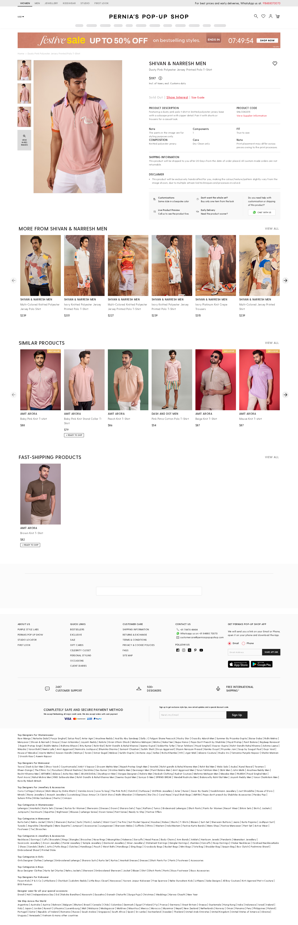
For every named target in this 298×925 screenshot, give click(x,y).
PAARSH (241, 773)
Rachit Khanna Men (28, 773)
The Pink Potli (118, 791)
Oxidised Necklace (262, 843)
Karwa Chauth (177, 894)
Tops (138, 808)
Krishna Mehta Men (120, 770)
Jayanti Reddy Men (240, 777)
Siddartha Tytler (166, 745)
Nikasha (22, 749)
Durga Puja (134, 894)
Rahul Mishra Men (41, 777)
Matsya (78, 752)
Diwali (21, 894)
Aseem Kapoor (44, 756)
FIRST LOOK (101, 3)
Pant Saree (121, 812)
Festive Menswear (231, 825)
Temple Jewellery (92, 843)
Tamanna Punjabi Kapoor (245, 752)
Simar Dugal (100, 752)
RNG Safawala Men (63, 777)
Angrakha (33, 825)
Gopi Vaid (269, 749)
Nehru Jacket (38, 822)
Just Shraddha (246, 791)
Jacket (126, 870)
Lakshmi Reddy (78, 880)
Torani (88, 752)
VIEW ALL (272, 228)
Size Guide (197, 97)
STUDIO (85, 3)
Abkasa (56, 773)
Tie (32, 829)
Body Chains (168, 839)
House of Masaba (27, 752)
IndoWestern (173, 825)
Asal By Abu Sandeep (126, 738)
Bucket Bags (171, 846)
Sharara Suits (89, 860)
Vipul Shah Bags (182, 794)
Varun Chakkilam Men (265, 777)
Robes (165, 822)
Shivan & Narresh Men (177, 63)
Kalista (102, 742)
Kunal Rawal (245, 766)
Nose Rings (99, 839)
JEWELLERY (51, 3)
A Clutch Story (106, 794)
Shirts (50, 822)
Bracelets (55, 839)
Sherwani (61, 822)
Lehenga (48, 860)
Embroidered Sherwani (108, 870)
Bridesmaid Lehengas (175, 808)
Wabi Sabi (222, 766)
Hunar (185, 791)
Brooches (41, 829)
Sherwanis (93, 808)
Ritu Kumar (86, 745)
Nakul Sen (167, 742)
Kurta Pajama (249, 822)
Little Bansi (50, 880)
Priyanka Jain (228, 749)
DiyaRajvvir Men (107, 773)
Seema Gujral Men (126, 777)
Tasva (21, 766)
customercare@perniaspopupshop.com (202, 637)
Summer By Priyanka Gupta (232, 738)
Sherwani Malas (124, 825)
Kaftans (147, 808)
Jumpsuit (77, 825)
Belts (41, 846)
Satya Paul (74, 738)
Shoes (23, 846)
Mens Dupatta (62, 825)
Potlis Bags (61, 846)
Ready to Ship (136, 812)
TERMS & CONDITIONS (135, 639)
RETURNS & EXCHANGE (135, 634)
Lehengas (23, 808)
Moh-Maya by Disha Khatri (61, 791)
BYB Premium (25, 884)
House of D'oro (264, 791)
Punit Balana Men (160, 770)
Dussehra (100, 894)
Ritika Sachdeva (42, 798)
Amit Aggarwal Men (183, 770)
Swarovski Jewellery (29, 843)
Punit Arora (24, 777)
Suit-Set (205, 822)
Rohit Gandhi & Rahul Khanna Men (95, 777)
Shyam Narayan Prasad (189, 749)
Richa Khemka (169, 752)
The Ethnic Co (42, 770)
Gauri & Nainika (70, 742)
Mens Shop (213, 825)
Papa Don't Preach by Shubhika (208, 742)
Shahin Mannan (270, 752)
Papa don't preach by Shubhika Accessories (227, 794)
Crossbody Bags (153, 846)
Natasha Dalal (40, 738)
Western (159, 825)
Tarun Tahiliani (185, 745)
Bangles (74, 839)
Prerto (57, 798)
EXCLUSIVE (76, 634)
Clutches (73, 846)
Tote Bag (198, 846)
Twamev (259, 766)
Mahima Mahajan (141, 742)
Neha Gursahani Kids (181, 880)
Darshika (88, 770)
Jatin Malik (238, 770)
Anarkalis (35, 808)
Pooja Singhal (58, 738)
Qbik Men (225, 770)
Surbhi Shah (147, 749)
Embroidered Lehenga (67, 860)
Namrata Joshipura (86, 749)
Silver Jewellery (135, 843)
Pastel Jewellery (71, 843)
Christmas (148, 894)
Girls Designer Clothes (30, 860)
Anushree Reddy (104, 738)
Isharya (40, 791)
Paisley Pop (259, 794)
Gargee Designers (128, 773)
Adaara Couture (207, 752)
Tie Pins (122, 822)
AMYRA (197, 794)
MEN (37, 3)
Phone (250, 643)
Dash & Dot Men (35, 766)
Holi (29, 894)
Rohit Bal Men (207, 766)
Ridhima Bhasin (69, 745)
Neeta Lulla (48, 749)
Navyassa (115, 880)
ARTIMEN (45, 773)
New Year (192, 894)
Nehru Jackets (73, 870)
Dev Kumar (101, 770)
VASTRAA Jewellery (162, 791)
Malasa (113, 752)
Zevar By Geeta (199, 791)
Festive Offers (154, 812)
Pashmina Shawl (260, 846)
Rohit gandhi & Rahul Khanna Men (178, 766)
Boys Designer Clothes (30, 870)
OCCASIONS (77, 660)
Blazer (136, 870)
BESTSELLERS (77, 629)
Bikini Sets (245, 808)
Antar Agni (87, 738)
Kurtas (71, 822)
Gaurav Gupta (220, 745)
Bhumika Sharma (108, 749)
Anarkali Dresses (129, 860)
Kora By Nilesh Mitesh (29, 780)
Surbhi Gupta (126, 752)
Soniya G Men (146, 777)
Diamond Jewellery (114, 843)
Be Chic (152, 794)
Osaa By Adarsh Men (202, 738)
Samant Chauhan (129, 749)
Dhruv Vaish (52, 766)
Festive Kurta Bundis (194, 825)
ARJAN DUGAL (88, 773)
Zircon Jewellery (52, 843)
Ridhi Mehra (270, 738)
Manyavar (23, 742)
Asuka (233, 766)
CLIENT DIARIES (78, 665)
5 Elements (140, 794)
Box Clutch (243, 846)
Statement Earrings (156, 843)
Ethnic (150, 825)
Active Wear (261, 825)
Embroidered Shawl (29, 850)
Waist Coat (109, 822)
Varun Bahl (34, 749)
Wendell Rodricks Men (186, 777)
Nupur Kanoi (182, 742)
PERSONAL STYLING (80, 655)
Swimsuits (36, 812)
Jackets (266, 808)
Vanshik (154, 766)
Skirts (257, 808)
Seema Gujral (147, 745)
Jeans (236, 822)
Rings (65, 839)
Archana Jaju (143, 752)
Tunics (157, 808)
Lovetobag (74, 794)
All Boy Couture (231, 880)
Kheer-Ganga (25, 770)
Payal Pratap (234, 742)
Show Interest (177, 97)
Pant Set (247, 825)
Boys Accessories (200, 870)
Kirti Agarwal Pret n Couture (257, 880)
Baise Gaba (255, 738)
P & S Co (36, 880)
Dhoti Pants (195, 808)
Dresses (104, 808)
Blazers (195, 822)
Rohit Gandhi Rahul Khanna (245, 745)
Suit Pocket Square (138, 822)
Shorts (174, 822)
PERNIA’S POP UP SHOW (30, 634)
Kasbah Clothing (163, 773)
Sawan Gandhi (64, 752)
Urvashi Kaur (27, 756)
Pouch (97, 846)
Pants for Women (212, 808)
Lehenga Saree (89, 812)
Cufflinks (140, 825)
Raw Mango (24, 738)
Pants (87, 822)
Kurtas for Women (75, 808)
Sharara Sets (127, 808)
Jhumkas (194, 843)
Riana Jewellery (36, 794)
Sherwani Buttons (221, 822)
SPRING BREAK (164, 777)
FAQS (125, 650)
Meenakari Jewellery (245, 839)
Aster (177, 791)
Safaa (156, 752)
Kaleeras (127, 839)
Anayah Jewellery (56, 794)
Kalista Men (146, 773)
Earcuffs (138, 839)
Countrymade (68, 766)
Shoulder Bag (212, 846)
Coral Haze (165, 794)
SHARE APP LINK (271, 652)
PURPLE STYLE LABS (28, 629)
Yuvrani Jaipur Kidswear (136, 880)
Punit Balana (251, 742)
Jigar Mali (190, 752)
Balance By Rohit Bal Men (214, 777)
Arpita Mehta (46, 752)
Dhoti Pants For (158, 860)
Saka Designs (213, 880)
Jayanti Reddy (89, 742)
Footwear (23, 829)
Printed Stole (49, 850)
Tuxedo (22, 825)
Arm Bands (183, 839)
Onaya (55, 742)
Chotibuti (63, 880)
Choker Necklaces (240, 843)
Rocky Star (183, 738)
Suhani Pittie (24, 798)
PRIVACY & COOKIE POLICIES (138, 645)
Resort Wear (231, 808)
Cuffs (45, 839)
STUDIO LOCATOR (27, 639)
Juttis (49, 846)
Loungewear (106, 825)
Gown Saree (106, 812)
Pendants (226, 839)
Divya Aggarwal (165, 749)
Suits (79, 822)
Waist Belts (109, 846)
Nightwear (62, 812)
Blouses (74, 812)
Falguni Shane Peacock (162, 738)
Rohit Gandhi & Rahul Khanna (122, 745)
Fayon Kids (24, 880)
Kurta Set (104, 860)
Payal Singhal (202, 745)
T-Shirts (184, 822)
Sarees (59, 808)
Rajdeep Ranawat (270, 742)
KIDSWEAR (69, 3)
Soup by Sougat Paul (249, 749)
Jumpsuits (23, 812)
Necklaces (23, 839)
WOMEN (25, 3)
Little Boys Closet (98, 880)
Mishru (156, 742)
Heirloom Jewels (210, 839)
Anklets (195, 839)
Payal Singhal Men (257, 773)
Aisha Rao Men (71, 773)
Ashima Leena (270, 745)
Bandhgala (47, 825)
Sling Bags (136, 846)
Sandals (32, 846)
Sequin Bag (228, 846)
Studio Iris (223, 752)
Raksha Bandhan (70, 894)
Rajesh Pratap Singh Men (134, 766)
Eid (57, 894)
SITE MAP (128, 655)
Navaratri (87, 894)
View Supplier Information (252, 115)
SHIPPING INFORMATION (136, 629)
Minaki (21, 794)
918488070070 (271, 3)
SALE (72, 639)
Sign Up (237, 715)
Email (236, 643)
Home (21, 53)
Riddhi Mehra (51, 745)
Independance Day (43, 894)
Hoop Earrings (221, 843)
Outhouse (144, 791)
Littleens (199, 880)
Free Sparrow (160, 880)
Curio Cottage (26, 791)
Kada (276, 843)
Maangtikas (113, 839)
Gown (114, 808)
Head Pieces (152, 839)
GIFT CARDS (76, 645)
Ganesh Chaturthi (116, 894)
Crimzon (67, 798)
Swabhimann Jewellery (223, 791)
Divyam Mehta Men (107, 766)
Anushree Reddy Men (258, 770)
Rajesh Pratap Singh (31, 745)
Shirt (143, 870)
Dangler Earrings (178, 843)
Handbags (86, 846)
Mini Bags (185, 846)
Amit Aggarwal (65, 749)
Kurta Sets (47, 808)
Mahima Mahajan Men (206, 773)
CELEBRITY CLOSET (80, 650)
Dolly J (144, 738)
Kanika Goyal (211, 749)
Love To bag (102, 791)
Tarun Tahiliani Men (207, 770)
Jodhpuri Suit (266, 822)
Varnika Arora (85, 791)
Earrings (35, 839)
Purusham (57, 770)
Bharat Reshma (73, 770)
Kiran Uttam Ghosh (119, 742)
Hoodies (155, 822)
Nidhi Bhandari (124, 794)
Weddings (161, 894)
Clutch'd (132, 791)
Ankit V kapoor (86, 766)
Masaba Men (228, 773)
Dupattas (49, 812)
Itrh (181, 752)
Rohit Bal (99, 745)
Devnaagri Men (141, 770)
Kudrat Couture (183, 773)
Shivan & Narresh (40, 742)
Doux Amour (89, 794)
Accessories (90, 825)
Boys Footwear (179, 870)
